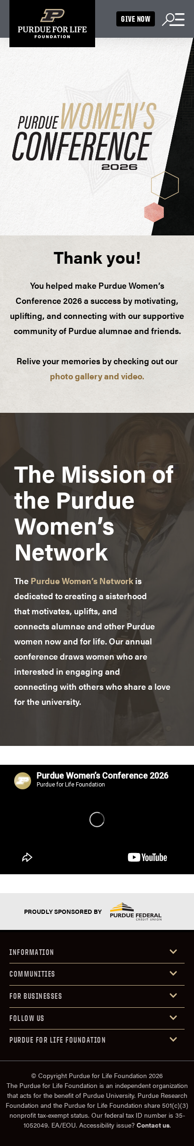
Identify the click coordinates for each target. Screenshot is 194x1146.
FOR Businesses (35, 996)
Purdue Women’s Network (82, 580)
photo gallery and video (96, 376)
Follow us (27, 1018)
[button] (97, 953)
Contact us (153, 1124)
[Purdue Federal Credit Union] (136, 911)
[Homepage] (52, 23)
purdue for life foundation (57, 1040)
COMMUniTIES (32, 974)
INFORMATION (32, 952)
